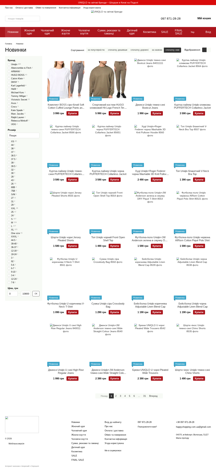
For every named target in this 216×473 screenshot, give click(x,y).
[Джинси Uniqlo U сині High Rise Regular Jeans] (65, 345)
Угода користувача (92, 8)
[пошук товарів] (37, 18)
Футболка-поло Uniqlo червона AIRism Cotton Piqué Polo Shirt (192, 239)
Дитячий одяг (132, 32)
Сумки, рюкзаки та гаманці (109, 32)
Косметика (149, 32)
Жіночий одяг (29, 32)
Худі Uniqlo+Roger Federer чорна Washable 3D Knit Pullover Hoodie (150, 174)
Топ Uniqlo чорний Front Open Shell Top (108, 239)
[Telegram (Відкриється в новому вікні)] (109, 7)
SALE (164, 32)
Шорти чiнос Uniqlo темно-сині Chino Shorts (192, 371)
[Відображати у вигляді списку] (209, 50)
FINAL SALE (179, 32)
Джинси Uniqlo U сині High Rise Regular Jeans (66, 371)
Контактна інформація (69, 8)
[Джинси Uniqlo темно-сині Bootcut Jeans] (150, 80)
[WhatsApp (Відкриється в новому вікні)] (113, 7)
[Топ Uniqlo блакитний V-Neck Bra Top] (192, 146)
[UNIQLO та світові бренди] (22, 424)
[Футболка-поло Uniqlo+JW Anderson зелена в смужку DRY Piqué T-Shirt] (150, 212)
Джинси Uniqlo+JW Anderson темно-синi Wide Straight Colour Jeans (108, 372)
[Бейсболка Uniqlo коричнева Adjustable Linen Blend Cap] (150, 278)
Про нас (9, 8)
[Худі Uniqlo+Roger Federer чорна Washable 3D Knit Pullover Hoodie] (150, 146)
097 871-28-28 (171, 18)
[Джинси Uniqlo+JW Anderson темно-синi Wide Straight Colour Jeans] (108, 345)
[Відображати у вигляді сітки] (204, 50)
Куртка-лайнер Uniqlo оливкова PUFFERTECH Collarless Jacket (192, 106)
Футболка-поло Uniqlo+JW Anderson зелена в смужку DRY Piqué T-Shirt (150, 240)
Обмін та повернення (46, 8)
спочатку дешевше (117, 50)
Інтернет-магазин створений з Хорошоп (22, 466)
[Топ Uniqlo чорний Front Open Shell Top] (108, 212)
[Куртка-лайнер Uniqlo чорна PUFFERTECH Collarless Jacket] (108, 146)
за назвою (157, 50)
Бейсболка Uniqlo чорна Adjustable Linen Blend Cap (192, 305)
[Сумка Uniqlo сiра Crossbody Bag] (108, 278)
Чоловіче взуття (84, 32)
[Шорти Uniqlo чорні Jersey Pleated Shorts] (65, 212)
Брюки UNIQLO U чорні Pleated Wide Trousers (150, 371)
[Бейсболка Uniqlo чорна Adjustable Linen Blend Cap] (192, 278)
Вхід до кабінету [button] (113, 422)
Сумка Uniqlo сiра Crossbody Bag (108, 305)
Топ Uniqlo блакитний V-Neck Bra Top (192, 172)
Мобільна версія (16, 443)
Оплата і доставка (24, 8)
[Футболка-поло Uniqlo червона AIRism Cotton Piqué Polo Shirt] (192, 212)
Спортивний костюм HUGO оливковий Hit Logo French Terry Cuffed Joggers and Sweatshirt (108, 107)
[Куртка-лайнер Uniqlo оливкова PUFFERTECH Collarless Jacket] (192, 80)
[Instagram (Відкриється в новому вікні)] (105, 7)
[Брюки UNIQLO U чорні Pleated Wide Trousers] (150, 345)
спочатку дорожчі (139, 50)
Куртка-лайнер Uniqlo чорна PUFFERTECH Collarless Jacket (108, 172)
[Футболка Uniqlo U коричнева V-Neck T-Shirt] (65, 278)
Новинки (13, 32)
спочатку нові (172, 50)
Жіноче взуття (65, 32)
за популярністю (96, 50)
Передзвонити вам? (147, 427)
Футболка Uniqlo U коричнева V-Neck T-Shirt (65, 305)
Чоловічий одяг (47, 32)
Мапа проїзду (182, 438)
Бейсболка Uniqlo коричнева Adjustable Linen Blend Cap (150, 305)
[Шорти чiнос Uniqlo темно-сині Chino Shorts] (192, 345)
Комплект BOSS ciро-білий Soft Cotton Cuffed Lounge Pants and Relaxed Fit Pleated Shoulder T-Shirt (66, 109)
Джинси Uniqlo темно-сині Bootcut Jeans (150, 106)
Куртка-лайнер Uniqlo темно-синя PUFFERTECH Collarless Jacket (65, 174)
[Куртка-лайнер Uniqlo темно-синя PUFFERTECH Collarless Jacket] (65, 146)
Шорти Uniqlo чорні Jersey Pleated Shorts (66, 239)
